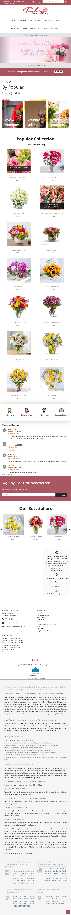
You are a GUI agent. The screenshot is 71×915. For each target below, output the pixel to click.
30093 (15, 906)
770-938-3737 (11, 4)
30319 (15, 901)
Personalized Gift (10, 757)
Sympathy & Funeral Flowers (13, 752)
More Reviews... (7, 474)
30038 (20, 901)
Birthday (23, 21)
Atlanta (47, 896)
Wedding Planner (19, 28)
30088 (32, 899)
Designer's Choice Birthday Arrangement (52, 214)
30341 (20, 903)
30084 (15, 896)
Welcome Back (52, 395)
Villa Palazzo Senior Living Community (23, 873)
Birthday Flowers (10, 740)
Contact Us (40, 619)
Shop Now (58, 72)
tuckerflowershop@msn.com (14, 623)
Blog (38, 626)
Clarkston (63, 896)
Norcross (55, 901)
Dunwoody (62, 899)
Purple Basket (19, 286)
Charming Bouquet (19, 323)
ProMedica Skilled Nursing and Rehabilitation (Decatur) (23, 878)
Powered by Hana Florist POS (35, 678)
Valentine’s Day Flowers (12, 750)
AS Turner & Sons (51, 868)
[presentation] (1, 529)
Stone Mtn (61, 903)
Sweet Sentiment (52, 177)
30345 (26, 901)
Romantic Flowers (10, 745)
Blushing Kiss (52, 250)
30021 (15, 899)
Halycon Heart (18, 214)
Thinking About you (18, 250)
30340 (15, 903)
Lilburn (47, 901)
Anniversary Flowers (11, 743)
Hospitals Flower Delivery (44, 631)
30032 (32, 896)
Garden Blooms (52, 359)
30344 (32, 901)
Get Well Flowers (10, 755)
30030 (20, 896)
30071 (26, 903)
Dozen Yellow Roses (18, 395)
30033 (26, 896)
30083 (26, 899)
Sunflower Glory (52, 286)
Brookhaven (55, 896)
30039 (29, 906)
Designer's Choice (52, 21)
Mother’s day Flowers (11, 748)
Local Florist (40, 628)
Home (13, 21)
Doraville (55, 899)
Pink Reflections (19, 359)
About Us (40, 613)
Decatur (47, 899)
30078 (24, 906)
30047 (19, 906)
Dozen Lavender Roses (52, 323)
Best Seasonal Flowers (18, 177)
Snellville (54, 903)
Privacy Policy (41, 617)
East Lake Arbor (28, 883)
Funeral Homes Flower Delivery (46, 624)
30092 (32, 903)
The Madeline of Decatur (21, 871)
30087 (20, 899)
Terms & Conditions (43, 615)
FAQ (38, 622)
